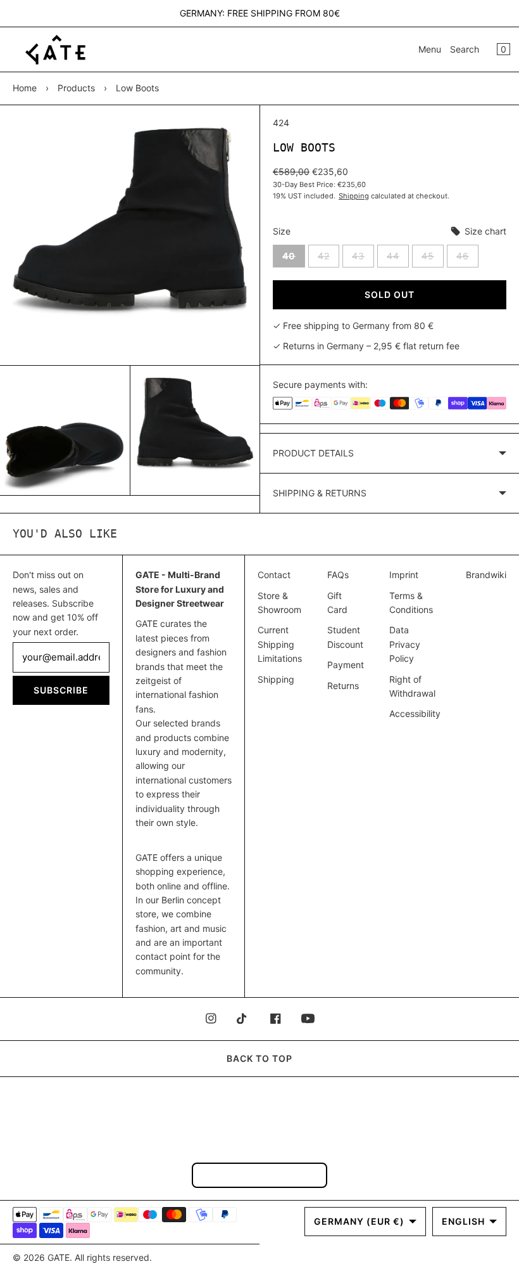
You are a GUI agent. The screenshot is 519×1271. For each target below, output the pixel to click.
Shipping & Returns (319, 492)
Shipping (354, 195)
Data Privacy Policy (404, 644)
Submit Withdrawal (259, 1175)
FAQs (338, 574)
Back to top (259, 1058)
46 (467, 259)
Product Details (313, 453)
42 (328, 259)
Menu (429, 49)
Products (76, 87)
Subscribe (61, 690)
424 (281, 122)
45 (433, 259)
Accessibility (415, 713)
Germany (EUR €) (359, 1221)
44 (398, 259)
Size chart (484, 231)
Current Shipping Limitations (280, 644)
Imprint (403, 574)
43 (363, 259)
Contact (274, 574)
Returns (343, 685)
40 (293, 259)
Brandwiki (486, 574)
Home (25, 87)
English (463, 1221)
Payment (345, 664)
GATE (58, 1257)
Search (464, 49)
